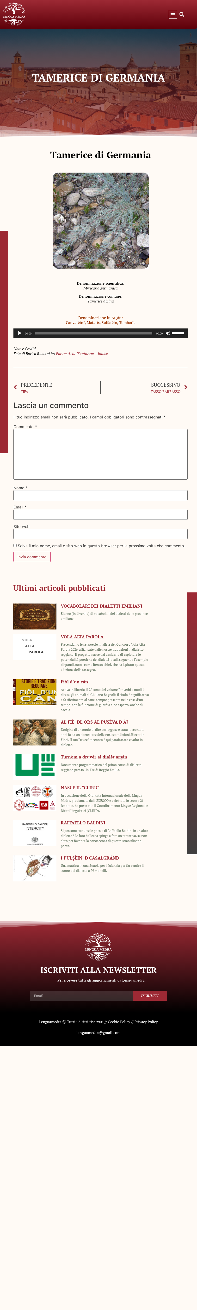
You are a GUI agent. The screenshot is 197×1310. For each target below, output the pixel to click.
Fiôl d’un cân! (75, 682)
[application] (100, 333)
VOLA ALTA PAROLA (82, 637)
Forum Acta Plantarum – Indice (82, 353)
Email (19, 507)
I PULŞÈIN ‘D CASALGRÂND (90, 858)
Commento (25, 427)
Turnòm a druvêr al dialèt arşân (94, 757)
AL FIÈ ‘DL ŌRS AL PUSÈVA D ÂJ (94, 722)
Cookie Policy (119, 1021)
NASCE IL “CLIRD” (80, 787)
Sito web (21, 526)
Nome (20, 488)
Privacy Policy (146, 1021)
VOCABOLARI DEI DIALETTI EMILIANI (101, 606)
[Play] (19, 333)
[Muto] (168, 333)
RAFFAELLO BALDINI (83, 823)
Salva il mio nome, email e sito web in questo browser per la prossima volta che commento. (101, 546)
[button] (173, 14)
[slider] (178, 332)
